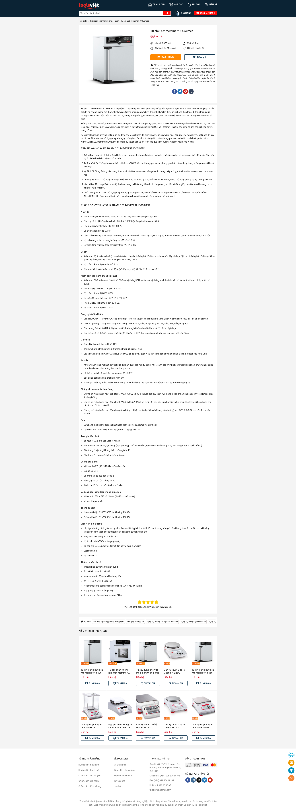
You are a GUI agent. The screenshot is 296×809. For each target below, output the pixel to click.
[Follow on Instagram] (193, 780)
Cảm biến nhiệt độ (92, 235)
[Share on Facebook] (174, 91)
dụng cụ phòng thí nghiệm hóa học (162, 621)
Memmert (171, 48)
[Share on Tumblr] (191, 91)
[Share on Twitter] (180, 91)
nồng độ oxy (160, 184)
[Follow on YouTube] (210, 780)
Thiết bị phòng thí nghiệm (100, 21)
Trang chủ (159, 4)
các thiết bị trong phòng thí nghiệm (108, 621)
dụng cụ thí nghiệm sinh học (193, 621)
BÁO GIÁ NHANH (207, 13)
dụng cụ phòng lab (135, 621)
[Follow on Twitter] (204, 780)
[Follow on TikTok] (198, 780)
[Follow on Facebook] (187, 780)
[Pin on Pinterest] (185, 91)
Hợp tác (178, 4)
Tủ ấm (116, 21)
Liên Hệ (213, 4)
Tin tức (196, 4)
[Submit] (167, 13)
